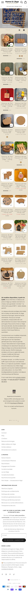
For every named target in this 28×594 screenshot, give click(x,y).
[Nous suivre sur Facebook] (2, 574)
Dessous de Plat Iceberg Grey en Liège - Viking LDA (7, 79)
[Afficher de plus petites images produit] (25, 30)
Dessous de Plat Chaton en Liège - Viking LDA (7, 185)
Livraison (4, 438)
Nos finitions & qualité (8, 477)
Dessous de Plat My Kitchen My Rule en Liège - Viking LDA (20, 236)
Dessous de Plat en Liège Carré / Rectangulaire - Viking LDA (20, 260)
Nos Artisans (5, 463)
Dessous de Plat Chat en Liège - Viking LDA (7, 131)
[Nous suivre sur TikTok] (14, 574)
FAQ (2, 435)
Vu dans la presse (6, 469)
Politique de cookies (7, 494)
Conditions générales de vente (11, 497)
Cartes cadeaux (6, 447)
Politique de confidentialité (10, 491)
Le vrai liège (5, 472)
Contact (4, 433)
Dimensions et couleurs (8, 450)
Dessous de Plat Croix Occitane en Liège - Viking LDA (7, 105)
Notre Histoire (5, 458)
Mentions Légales (7, 488)
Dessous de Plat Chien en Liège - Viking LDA (7, 260)
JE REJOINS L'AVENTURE (14, 540)
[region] (14, 403)
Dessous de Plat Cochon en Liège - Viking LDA (20, 211)
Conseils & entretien (7, 475)
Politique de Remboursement (10, 500)
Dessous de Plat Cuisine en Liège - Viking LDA (7, 284)
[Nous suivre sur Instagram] (6, 574)
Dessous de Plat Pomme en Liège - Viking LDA (20, 284)
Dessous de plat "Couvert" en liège (20, 157)
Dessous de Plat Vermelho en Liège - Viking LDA (20, 185)
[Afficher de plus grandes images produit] (20, 30)
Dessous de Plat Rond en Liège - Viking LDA (20, 131)
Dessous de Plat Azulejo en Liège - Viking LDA (21, 105)
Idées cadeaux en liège (8, 444)
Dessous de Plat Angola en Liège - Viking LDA (7, 50)
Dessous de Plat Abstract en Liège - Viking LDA (7, 211)
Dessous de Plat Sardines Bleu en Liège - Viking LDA (21, 79)
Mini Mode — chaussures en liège (11, 480)
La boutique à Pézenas (8, 460)
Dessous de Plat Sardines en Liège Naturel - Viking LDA (21, 50)
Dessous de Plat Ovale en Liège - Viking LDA (7, 236)
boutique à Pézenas (16, 403)
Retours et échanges (7, 441)
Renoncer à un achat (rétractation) (12, 502)
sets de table (14, 379)
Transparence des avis (8, 505)
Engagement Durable (8, 466)
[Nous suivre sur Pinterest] (10, 574)
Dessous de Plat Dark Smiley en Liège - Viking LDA (7, 158)
